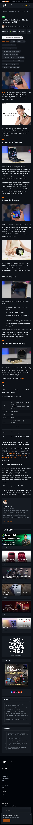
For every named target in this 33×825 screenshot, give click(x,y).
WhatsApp (13, 31)
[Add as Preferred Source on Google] (12, 37)
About (3, 794)
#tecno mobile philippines (9, 45)
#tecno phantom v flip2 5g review (10, 64)
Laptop (3, 787)
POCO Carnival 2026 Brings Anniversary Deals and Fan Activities (17, 748)
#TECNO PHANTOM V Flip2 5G (9, 48)
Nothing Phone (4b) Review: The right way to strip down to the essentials (17, 744)
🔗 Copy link (29, 32)
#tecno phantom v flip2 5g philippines (11, 51)
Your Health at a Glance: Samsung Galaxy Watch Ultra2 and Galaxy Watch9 (17, 716)
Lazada (24, 455)
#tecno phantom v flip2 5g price (10, 54)
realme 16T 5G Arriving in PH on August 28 (17, 741)
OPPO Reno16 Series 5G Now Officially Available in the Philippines (17, 720)
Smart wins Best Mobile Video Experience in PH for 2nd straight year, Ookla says (16, 708)
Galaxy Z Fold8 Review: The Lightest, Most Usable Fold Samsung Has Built (15, 704)
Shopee (19, 455)
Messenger (22, 31)
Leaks (3, 783)
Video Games (5, 785)
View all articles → (7, 521)
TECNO (4, 92)
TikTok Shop (11, 453)
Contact (3, 796)
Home (3, 11)
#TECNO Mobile (21, 41)
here (22, 378)
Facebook (5, 31)
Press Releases (5, 778)
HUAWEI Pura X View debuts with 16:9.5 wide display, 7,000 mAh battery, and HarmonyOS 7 (16, 712)
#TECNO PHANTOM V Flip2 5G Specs (11, 67)
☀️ (26, 5)
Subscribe (6, 821)
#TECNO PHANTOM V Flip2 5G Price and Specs (13, 57)
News (6, 11)
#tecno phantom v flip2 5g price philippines (13, 60)
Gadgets (4, 774)
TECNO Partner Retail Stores (10, 458)
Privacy (3, 799)
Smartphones (5, 776)
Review (3, 780)
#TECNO (13, 41)
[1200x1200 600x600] (16, 686)
